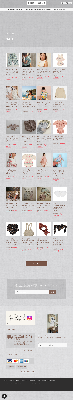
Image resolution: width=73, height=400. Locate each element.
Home (7, 33)
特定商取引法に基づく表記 (48, 380)
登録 (52, 292)
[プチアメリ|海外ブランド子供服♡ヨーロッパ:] (52, 323)
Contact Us (24, 380)
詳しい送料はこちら (29, 350)
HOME (5, 380)
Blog (17, 380)
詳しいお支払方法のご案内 (28, 371)
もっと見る (36, 264)
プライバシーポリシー (34, 380)
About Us (11, 380)
